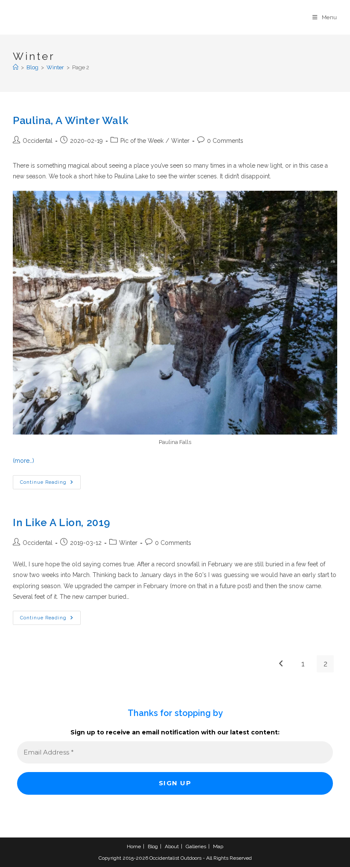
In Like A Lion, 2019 (62, 522)
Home (134, 846)
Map (218, 846)
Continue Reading (50, 484)
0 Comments (225, 140)
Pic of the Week (141, 140)
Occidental (37, 140)
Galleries (196, 846)
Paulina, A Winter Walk (70, 120)
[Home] (15, 67)
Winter (180, 140)
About (172, 846)
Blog (153, 846)
